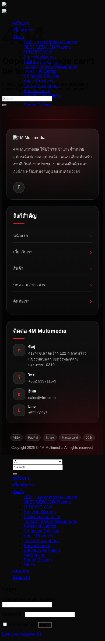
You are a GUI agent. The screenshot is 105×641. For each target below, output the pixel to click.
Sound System (38, 105)
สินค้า (52, 268)
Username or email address (30, 599)
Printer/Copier (37, 545)
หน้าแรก (52, 235)
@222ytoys (37, 412)
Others (30, 565)
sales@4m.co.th (42, 397)
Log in (45, 625)
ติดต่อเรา (52, 301)
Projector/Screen (40, 511)
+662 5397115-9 (42, 381)
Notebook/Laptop (40, 526)
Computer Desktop (42, 76)
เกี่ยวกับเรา (52, 252)
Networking (35, 555)
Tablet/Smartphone (42, 540)
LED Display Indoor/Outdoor (51, 42)
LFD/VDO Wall (38, 52)
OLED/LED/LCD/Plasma (47, 47)
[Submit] (4, 105)
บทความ (21, 571)
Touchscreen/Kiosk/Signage (50, 66)
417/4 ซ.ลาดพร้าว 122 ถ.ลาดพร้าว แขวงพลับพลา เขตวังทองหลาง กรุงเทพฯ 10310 (57, 359)
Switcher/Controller (42, 516)
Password (13, 614)
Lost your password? (22, 634)
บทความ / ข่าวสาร (52, 284)
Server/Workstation (42, 95)
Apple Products (38, 81)
